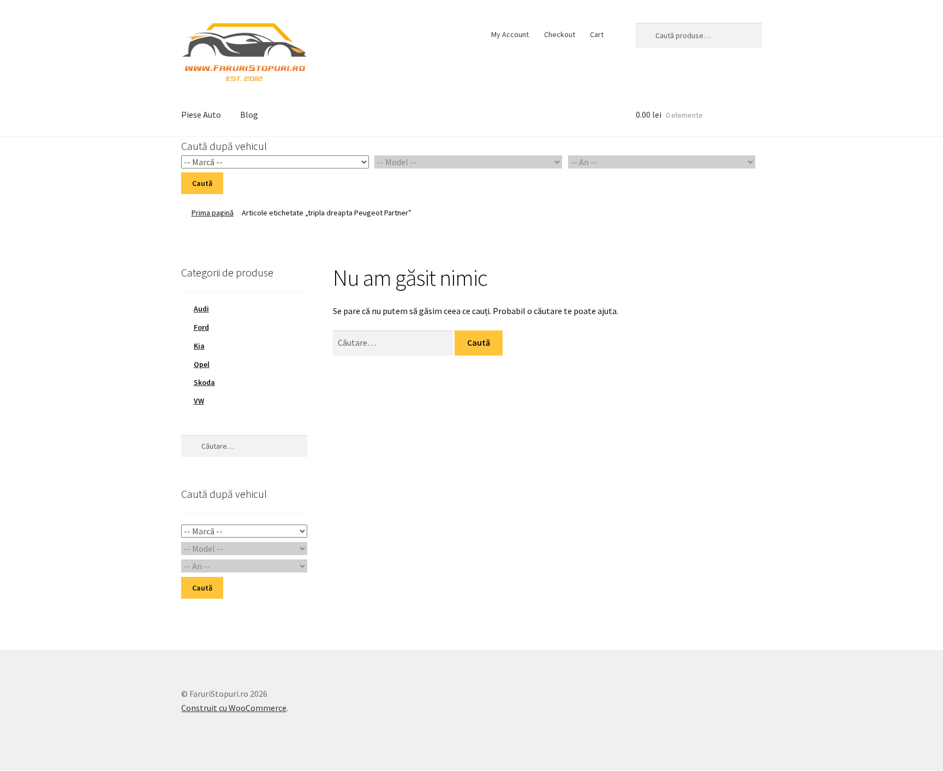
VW (199, 401)
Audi (201, 309)
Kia (199, 346)
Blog (249, 114)
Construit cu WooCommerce (234, 707)
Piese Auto (201, 114)
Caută (202, 183)
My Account (510, 34)
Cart (597, 34)
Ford (201, 327)
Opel (202, 364)
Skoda (204, 382)
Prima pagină (213, 213)
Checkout (559, 34)
